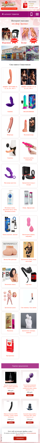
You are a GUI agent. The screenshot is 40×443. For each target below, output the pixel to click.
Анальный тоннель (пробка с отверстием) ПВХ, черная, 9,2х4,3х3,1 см (29, 415)
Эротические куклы (10, 307)
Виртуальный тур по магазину (9, 8)
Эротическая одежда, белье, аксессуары (28, 260)
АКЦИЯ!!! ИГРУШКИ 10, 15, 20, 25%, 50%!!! (10, 87)
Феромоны (10, 331)
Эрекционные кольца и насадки (28, 184)
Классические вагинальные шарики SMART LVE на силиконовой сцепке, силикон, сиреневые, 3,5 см (30, 387)
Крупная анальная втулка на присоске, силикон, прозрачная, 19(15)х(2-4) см (10, 386)
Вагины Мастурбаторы (10, 259)
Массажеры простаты (10, 183)
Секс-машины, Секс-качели (28, 307)
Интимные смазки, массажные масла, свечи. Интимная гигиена (10, 209)
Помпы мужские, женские (10, 234)
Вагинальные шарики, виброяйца (28, 235)
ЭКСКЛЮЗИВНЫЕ (28, 111)
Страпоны (10, 158)
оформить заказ (33, 7)
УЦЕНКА (10, 111)
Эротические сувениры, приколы (28, 331)
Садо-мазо (29, 284)
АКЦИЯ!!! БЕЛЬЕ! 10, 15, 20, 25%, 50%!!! (28, 87)
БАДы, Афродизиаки (29, 208)
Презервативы (10, 356)
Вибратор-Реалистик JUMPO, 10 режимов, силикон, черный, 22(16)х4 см (11, 415)
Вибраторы (10, 135)
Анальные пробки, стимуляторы (28, 159)
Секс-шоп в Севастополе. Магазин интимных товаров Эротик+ (8, 4)
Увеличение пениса (10, 284)
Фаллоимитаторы (28, 135)
